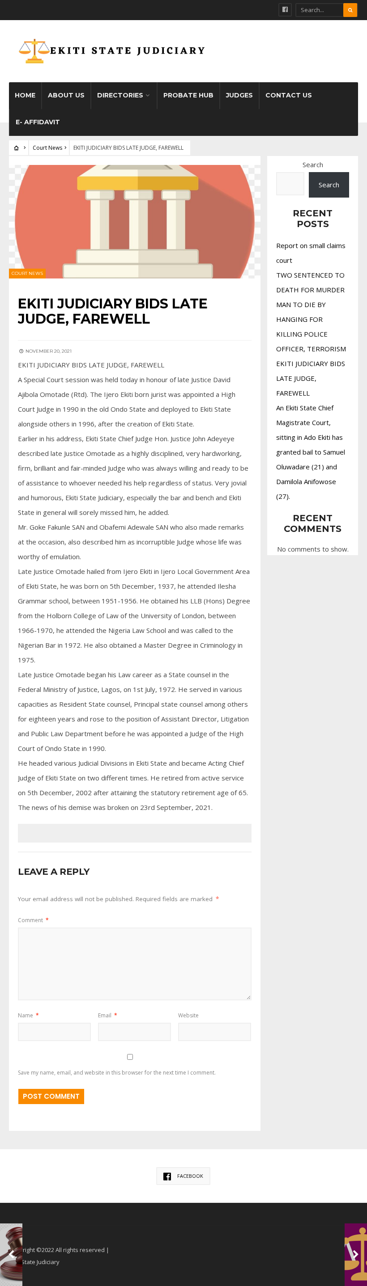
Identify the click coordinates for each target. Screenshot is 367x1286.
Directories (120, 95)
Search (313, 164)
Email (107, 1015)
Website (188, 1015)
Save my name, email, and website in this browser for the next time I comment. (117, 1072)
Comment (33, 920)
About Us (66, 95)
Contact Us (288, 95)
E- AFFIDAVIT (38, 122)
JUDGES (239, 95)
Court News (47, 148)
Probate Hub (188, 95)
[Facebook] (285, 10)
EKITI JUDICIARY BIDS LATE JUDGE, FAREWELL (310, 378)
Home (25, 95)
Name (28, 1015)
